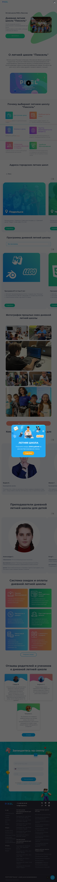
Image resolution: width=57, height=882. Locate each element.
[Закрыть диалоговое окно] (54, 2)
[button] (28, 453)
